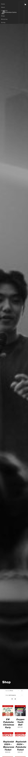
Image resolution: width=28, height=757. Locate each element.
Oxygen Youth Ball (20, 722)
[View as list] (15, 699)
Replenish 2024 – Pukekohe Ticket (21, 745)
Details (8, 711)
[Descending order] (22, 690)
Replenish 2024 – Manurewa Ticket (8, 745)
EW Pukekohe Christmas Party (8, 723)
